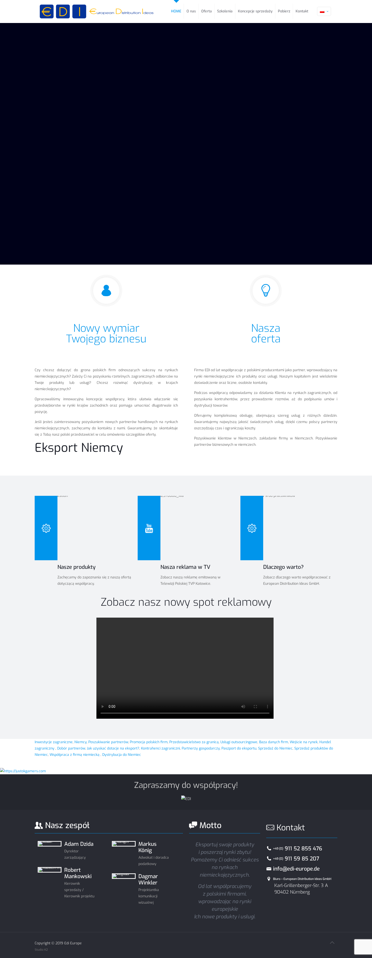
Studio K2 (41, 950)
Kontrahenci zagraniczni (160, 748)
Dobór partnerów (71, 748)
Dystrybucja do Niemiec (121, 754)
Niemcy (80, 742)
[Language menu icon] (324, 11)
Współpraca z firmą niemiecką (75, 754)
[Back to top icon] (332, 943)
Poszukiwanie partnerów (108, 742)
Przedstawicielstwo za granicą (194, 742)
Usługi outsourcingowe (238, 742)
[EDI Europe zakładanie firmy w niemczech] (96, 11)
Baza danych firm (273, 742)
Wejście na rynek (304, 742)
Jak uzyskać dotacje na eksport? (113, 748)
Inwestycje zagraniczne (54, 742)
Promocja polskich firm (149, 742)
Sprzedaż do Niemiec (275, 748)
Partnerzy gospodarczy (201, 748)
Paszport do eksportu (238, 748)
